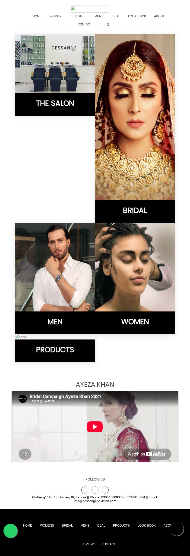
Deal (116, 16)
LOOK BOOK (137, 16)
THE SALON (55, 103)
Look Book (147, 525)
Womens (47, 525)
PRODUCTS (55, 349)
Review (88, 544)
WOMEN (135, 321)
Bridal (78, 16)
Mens (85, 525)
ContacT (85, 24)
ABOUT (159, 16)
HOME (37, 16)
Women (56, 16)
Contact (108, 544)
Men (98, 16)
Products (121, 525)
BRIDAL (135, 210)
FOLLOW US (95, 479)
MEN (55, 321)
